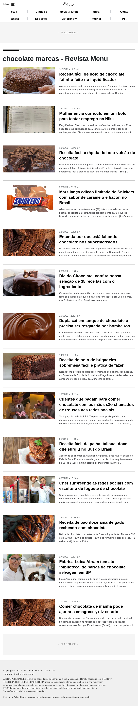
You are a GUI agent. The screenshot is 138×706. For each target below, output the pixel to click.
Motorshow (69, 18)
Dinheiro (41, 11)
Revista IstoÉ (69, 11)
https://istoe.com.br (13, 691)
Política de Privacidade (14, 697)
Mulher (96, 18)
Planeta (14, 18)
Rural (96, 11)
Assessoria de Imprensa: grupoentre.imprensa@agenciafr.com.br (59, 697)
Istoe (13, 11)
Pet (124, 18)
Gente (124, 11)
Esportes (41, 18)
